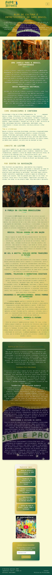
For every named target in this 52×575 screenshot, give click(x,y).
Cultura (38, 114)
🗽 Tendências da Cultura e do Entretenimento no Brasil (26, 481)
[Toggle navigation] (48, 4)
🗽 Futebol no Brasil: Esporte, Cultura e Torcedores (26, 490)
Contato (46, 570)
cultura (12, 25)
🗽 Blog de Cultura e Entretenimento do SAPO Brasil (26, 472)
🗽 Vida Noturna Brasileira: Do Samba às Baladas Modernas (26, 499)
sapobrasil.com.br (8, 570)
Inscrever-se (26, 556)
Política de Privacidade (42, 572)
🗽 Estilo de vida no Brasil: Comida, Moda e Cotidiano (26, 507)
